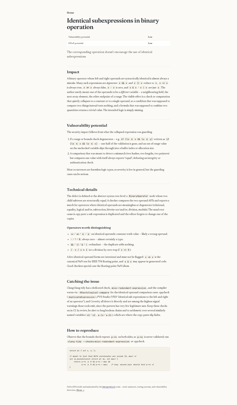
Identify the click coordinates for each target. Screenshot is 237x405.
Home (70, 12)
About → (80, 390)
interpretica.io (108, 387)
